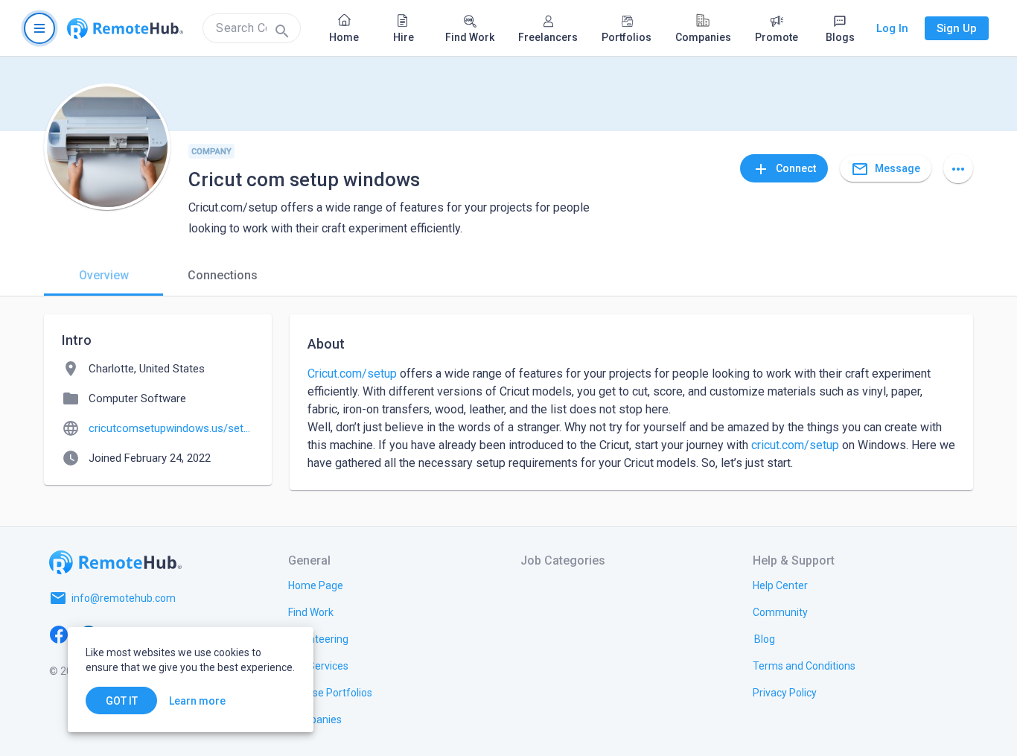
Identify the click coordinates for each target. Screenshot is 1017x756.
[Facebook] (59, 634)
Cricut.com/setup (352, 373)
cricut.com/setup (795, 445)
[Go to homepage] (125, 28)
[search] (252, 28)
